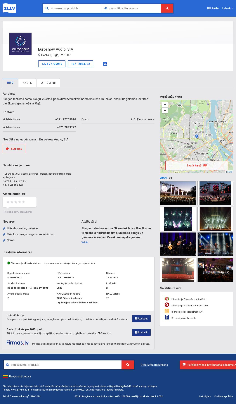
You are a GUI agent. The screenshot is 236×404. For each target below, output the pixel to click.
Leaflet (229, 171)
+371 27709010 (51, 64)
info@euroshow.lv (143, 119)
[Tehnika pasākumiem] (178, 193)
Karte (215, 8)
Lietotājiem (205, 396)
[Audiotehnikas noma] (215, 193)
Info (10, 82)
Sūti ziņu (16, 148)
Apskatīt (142, 318)
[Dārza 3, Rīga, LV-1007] (196, 136)
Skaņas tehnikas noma (97, 228)
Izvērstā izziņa (16, 315)
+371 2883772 (80, 64)
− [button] (165, 110)
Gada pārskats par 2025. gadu (25, 329)
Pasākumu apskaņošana (123, 237)
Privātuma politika (223, 396)
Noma (10, 240)
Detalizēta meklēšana (154, 365)
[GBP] (105, 64)
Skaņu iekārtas (124, 228)
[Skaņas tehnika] (178, 219)
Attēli (48, 82)
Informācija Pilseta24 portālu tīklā (188, 299)
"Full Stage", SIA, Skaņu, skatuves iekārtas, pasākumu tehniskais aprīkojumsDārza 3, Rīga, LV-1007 (37, 177)
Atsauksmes (13, 194)
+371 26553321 (13, 184)
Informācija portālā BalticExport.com (190, 305)
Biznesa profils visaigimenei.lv (186, 312)
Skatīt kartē (194, 165)
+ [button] (165, 104)
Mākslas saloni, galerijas (23, 228)
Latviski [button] (226, 8)
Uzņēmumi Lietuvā (20, 376)
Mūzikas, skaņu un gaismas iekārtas (30, 234)
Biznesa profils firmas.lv (183, 318)
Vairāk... (85, 242)
